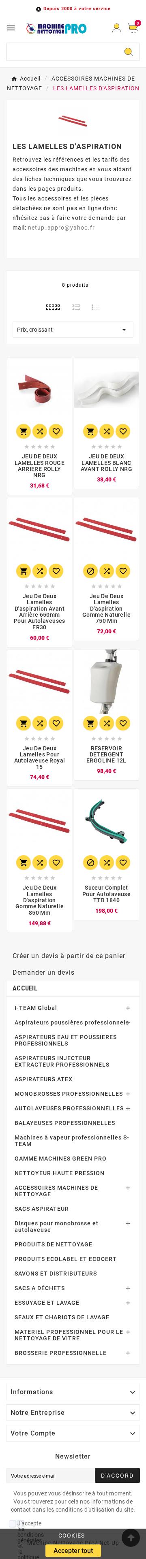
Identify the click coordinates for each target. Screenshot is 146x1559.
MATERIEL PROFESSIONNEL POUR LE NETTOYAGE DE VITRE (69, 1335)
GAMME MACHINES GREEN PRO (61, 1158)
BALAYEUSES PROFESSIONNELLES (65, 1123)
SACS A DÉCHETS (40, 1288)
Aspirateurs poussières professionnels (72, 1022)
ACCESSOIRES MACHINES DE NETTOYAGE (56, 1190)
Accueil (25, 988)
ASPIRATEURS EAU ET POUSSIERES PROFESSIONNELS (66, 1040)
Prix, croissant (73, 329)
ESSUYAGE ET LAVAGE (47, 1302)
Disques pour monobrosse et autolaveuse (57, 1226)
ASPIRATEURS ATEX (44, 1079)
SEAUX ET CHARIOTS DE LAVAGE (62, 1317)
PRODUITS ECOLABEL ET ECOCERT (66, 1259)
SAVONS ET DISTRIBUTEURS (56, 1273)
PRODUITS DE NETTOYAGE (53, 1244)
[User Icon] (116, 28)
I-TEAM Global (36, 1008)
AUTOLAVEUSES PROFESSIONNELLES (69, 1108)
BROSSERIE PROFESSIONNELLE (61, 1353)
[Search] (129, 51)
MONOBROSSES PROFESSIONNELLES (69, 1093)
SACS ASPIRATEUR (42, 1208)
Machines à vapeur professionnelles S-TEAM (72, 1140)
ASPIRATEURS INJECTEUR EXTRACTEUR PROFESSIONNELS (62, 1061)
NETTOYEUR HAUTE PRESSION (60, 1173)
